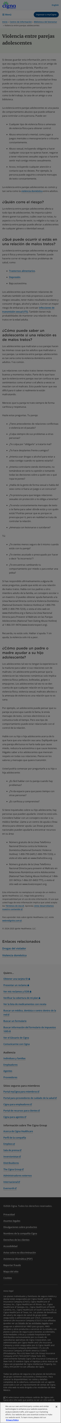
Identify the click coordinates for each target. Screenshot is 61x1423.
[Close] (56, 1407)
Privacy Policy (12, 1420)
